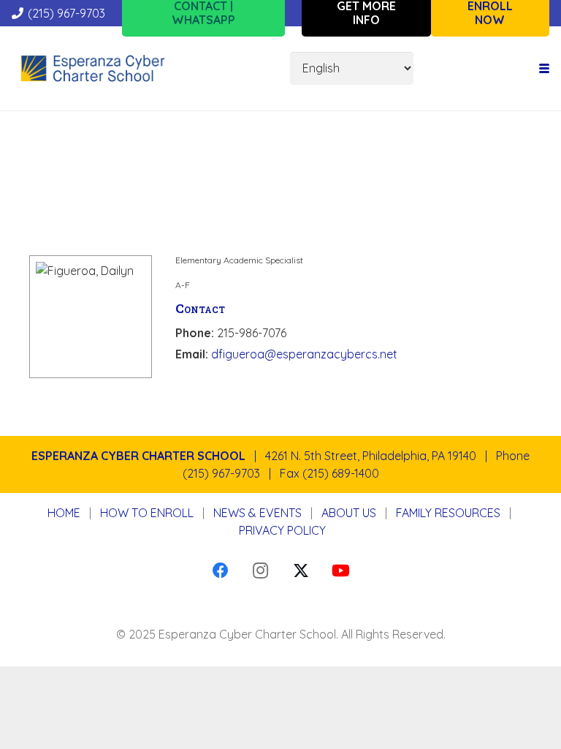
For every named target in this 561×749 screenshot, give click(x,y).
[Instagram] (260, 571)
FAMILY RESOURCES (448, 512)
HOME (63, 512)
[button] (544, 69)
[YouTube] (341, 571)
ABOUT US (348, 512)
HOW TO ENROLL (147, 512)
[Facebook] (220, 571)
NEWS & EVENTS (257, 512)
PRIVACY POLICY (282, 530)
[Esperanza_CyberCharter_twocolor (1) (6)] (93, 69)
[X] (300, 571)
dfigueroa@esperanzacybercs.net (304, 354)
